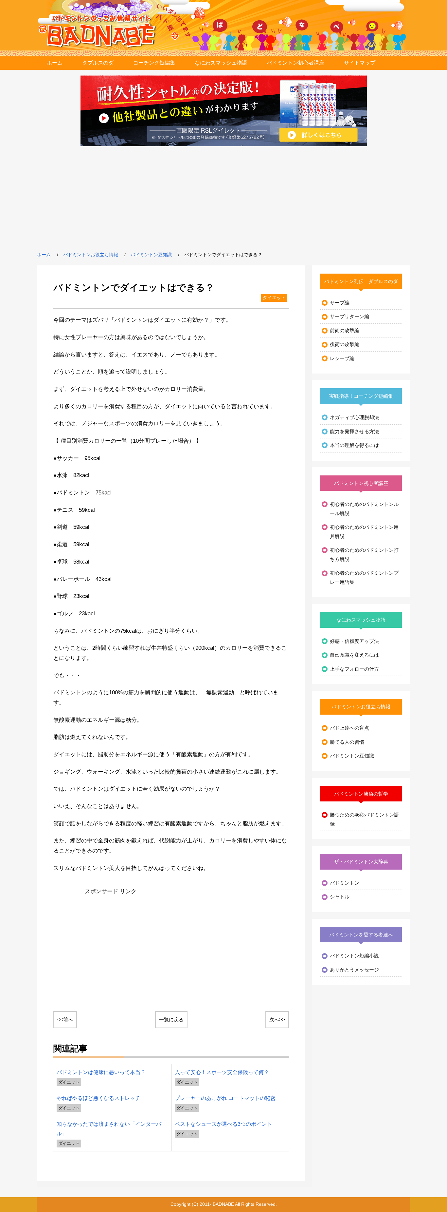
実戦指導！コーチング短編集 (361, 396)
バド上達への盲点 (349, 728)
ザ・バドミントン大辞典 (361, 861)
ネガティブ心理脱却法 (354, 417)
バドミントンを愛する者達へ (361, 934)
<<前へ (65, 1019)
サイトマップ (359, 63)
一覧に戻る (171, 1019)
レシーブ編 (342, 358)
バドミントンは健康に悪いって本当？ (101, 1072)
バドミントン (344, 883)
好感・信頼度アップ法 (354, 641)
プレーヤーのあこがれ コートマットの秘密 (225, 1098)
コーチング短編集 (154, 63)
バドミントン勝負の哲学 (361, 794)
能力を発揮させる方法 (354, 431)
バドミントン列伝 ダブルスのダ (361, 281)
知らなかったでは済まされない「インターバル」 (109, 1128)
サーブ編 (339, 302)
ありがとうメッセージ (354, 969)
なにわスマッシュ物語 (221, 63)
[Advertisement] (223, 198)
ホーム (55, 63)
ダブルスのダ (98, 63)
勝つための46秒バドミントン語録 (364, 819)
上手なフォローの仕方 (354, 669)
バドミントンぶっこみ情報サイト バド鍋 (102, 31)
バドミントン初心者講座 (295, 63)
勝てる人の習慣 (347, 742)
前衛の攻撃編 (344, 330)
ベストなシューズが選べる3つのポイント (223, 1124)
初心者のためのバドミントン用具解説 (364, 531)
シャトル (339, 896)
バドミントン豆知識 (151, 254)
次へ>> (277, 1019)
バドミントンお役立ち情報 (90, 254)
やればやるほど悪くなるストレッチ (98, 1098)
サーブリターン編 (349, 316)
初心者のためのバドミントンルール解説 (364, 508)
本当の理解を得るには (354, 445)
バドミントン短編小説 (354, 955)
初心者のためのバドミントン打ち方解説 (364, 554)
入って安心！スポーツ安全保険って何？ (222, 1072)
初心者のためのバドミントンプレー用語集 (364, 577)
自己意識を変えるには (354, 655)
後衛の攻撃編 (344, 344)
